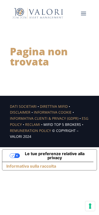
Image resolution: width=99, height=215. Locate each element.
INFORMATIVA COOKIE (53, 112)
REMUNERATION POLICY (30, 130)
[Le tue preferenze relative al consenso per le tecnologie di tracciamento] (90, 206)
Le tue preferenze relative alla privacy (55, 155)
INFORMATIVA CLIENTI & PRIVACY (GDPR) (44, 118)
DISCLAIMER (20, 112)
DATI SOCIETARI (23, 106)
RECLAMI (32, 124)
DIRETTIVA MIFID (54, 106)
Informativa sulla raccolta (31, 166)
